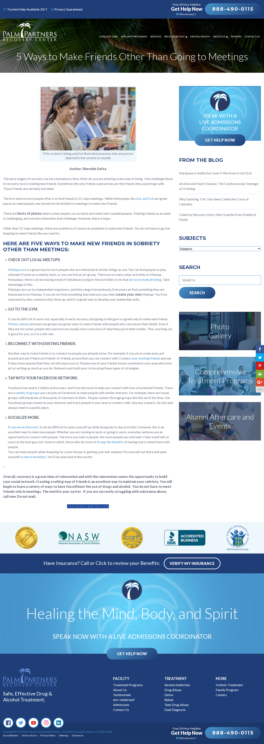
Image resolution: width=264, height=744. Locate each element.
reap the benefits (112, 442)
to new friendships (33, 457)
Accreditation (10, 735)
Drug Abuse (172, 690)
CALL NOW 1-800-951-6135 (88, 506)
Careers (221, 695)
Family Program (227, 690)
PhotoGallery (220, 331)
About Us (219, 36)
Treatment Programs (128, 685)
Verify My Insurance (192, 563)
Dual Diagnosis (175, 710)
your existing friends (145, 358)
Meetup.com (17, 269)
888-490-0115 (233, 9)
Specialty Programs (134, 36)
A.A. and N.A (145, 198)
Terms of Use (29, 735)
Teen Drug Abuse (176, 705)
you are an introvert (24, 427)
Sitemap (63, 735)
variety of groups (27, 393)
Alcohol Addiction (177, 685)
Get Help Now (220, 140)
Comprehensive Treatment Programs (220, 376)
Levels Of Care (108, 36)
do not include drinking (145, 279)
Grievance (77, 735)
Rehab (168, 700)
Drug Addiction (174, 36)
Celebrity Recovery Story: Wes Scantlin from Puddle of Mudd (217, 217)
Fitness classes (18, 324)
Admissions (121, 705)
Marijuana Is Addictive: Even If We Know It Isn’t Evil (215, 173)
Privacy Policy (47, 735)
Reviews (236, 36)
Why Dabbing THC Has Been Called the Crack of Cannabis (214, 201)
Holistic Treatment (229, 685)
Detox (168, 695)
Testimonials (122, 695)
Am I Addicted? (124, 700)
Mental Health (200, 36)
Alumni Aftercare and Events (220, 421)
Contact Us (252, 36)
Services (155, 36)
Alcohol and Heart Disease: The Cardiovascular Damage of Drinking (218, 186)
